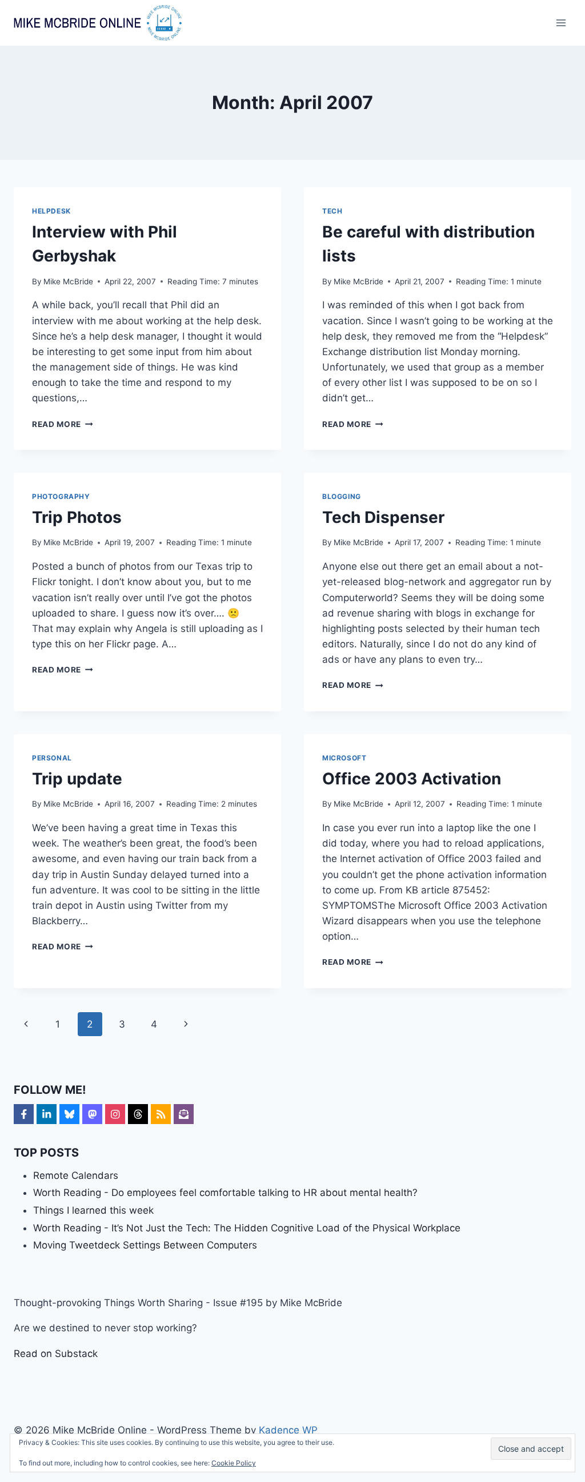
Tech (332, 211)
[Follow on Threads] (138, 1114)
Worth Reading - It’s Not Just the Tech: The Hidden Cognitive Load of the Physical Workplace (246, 1228)
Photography (61, 496)
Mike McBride (68, 281)
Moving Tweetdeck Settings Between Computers (145, 1245)
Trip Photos (77, 517)
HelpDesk (51, 211)
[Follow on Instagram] (115, 1114)
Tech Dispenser (383, 517)
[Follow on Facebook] (24, 1114)
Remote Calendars (75, 1175)
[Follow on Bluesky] (69, 1114)
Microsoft (344, 758)
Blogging (341, 496)
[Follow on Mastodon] (92, 1114)
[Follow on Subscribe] (184, 1114)
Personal (52, 758)
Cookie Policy (233, 1463)
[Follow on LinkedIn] (47, 1114)
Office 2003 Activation (411, 778)
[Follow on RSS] (161, 1114)
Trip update (77, 778)
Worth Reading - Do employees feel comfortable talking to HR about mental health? (225, 1192)
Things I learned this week (93, 1210)
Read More (62, 424)
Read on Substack (56, 1353)
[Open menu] (560, 22)
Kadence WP (288, 1430)
